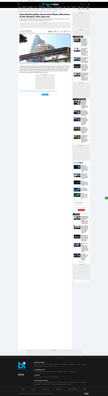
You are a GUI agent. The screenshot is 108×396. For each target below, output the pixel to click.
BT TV (36, 7)
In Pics (33, 9)
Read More (44, 94)
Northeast (44, 0)
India (65, 7)
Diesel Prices (49, 9)
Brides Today (68, 0)
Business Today (30, 0)
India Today (40, 0)
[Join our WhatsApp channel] (106, 199)
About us (23, 389)
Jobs (55, 366)
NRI (19, 9)
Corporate (65, 364)
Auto (51, 366)
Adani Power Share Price (51, 371)
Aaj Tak (76, 0)
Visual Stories (71, 364)
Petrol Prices (43, 9)
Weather (38, 9)
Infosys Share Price (83, 382)
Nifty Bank (47, 377)
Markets (24, 7)
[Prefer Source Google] (50, 31)
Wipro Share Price (56, 384)
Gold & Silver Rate (58, 7)
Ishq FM (73, 0)
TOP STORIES (79, 36)
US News (29, 9)
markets (25, 11)
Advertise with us (46, 389)
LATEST (77, 214)
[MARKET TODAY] (78, 163)
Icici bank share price (47, 384)
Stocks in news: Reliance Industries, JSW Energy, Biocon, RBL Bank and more (38, 91)
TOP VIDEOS (81, 99)
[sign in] (88, 4)
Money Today (81, 7)
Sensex (36, 377)
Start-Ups (37, 366)
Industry (74, 7)
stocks (28, 11)
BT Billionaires (42, 7)
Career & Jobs (24, 9)
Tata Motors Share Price (39, 371)
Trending (78, 364)
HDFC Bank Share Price (62, 371)
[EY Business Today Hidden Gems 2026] (87, 9)
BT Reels (60, 9)
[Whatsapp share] (62, 32)
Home (19, 7)
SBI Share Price (38, 384)
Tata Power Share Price (66, 384)
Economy (44, 364)
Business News (20, 11)
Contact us (34, 389)
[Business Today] (50, 4)
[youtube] (21, 374)
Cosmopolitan (57, 0)
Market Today (37, 364)
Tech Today (50, 364)
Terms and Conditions (72, 389)
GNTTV (79, 0)
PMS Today (55, 9)
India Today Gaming (50, 0)
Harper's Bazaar (62, 0)
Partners (84, 389)
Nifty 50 (41, 377)
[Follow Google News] (57, 31)
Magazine (30, 7)
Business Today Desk (27, 30)
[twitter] (23, 374)
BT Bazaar (35, 0)
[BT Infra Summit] (83, 9)
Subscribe (82, 4)
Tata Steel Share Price (73, 371)
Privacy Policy (58, 389)
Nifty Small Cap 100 (55, 377)
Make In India (50, 7)
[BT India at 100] (79, 9)
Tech (68, 7)
